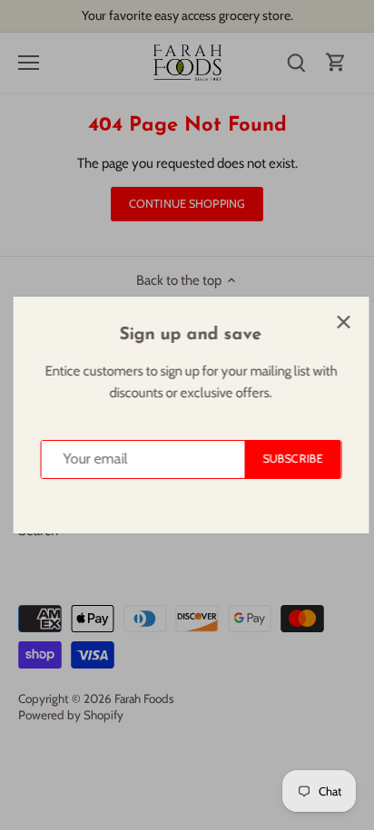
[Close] (339, 322)
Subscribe (289, 458)
